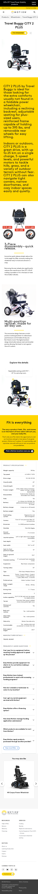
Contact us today (31, 8)
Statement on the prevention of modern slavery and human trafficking (10, 886)
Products (5, 17)
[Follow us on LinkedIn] (15, 869)
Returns (4, 826)
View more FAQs (10, 748)
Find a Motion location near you (18, 451)
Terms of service (23, 882)
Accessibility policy (7, 890)
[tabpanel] (19, 780)
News (20, 890)
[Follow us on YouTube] (7, 869)
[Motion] (19, 12)
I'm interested (18, 33)
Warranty (4, 828)
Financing (4, 831)
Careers (4, 851)
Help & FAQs (5, 823)
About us (4, 846)
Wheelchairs (15, 17)
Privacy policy (22, 888)
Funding (21, 823)
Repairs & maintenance (25, 828)
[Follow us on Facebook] (3, 869)
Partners (4, 856)
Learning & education (8, 849)
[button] (3, 12)
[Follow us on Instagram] (11, 869)
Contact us (7, 874)
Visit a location (6, 8)
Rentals (21, 826)
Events (4, 853)
